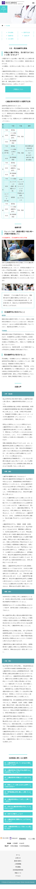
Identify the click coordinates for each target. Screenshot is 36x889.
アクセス (18, 876)
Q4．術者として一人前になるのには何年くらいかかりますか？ (17, 785)
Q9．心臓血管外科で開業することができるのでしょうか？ (17, 820)
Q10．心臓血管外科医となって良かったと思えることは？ (17, 827)
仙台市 (22, 843)
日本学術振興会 (24, 846)
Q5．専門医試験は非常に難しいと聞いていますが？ (17, 793)
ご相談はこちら (18, 89)
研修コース (18, 873)
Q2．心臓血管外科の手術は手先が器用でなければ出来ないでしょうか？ (17, 771)
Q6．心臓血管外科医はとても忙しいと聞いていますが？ (17, 800)
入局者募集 (18, 864)
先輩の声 (26, 35)
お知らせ (18, 858)
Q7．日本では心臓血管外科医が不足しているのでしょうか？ (17, 807)
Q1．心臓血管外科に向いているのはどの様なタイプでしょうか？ (17, 763)
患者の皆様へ (18, 861)
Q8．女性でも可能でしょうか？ (13, 814)
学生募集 (10, 32)
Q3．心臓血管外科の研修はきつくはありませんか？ (17, 778)
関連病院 (22, 839)
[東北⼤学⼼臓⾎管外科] (13, 2)
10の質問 (10, 39)
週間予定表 (26, 32)
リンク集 (31, 839)
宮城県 (15, 843)
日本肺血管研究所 (18, 870)
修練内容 (10, 35)
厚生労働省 (14, 846)
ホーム (18, 855)
